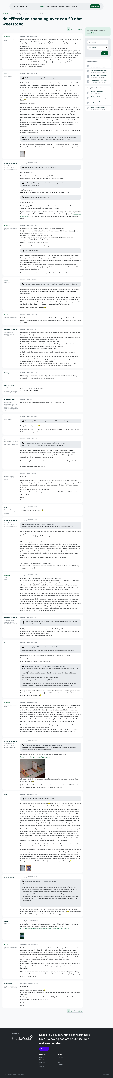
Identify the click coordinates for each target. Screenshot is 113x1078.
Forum (42, 6)
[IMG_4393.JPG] (28, 868)
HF (19, 14)
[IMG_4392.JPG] (22, 868)
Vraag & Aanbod (51, 6)
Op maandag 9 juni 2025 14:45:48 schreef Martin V (41, 647)
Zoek (104, 53)
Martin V (7, 36)
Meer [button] (74, 6)
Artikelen (41, 1057)
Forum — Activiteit (92, 61)
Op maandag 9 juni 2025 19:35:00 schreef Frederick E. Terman (45, 666)
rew (5, 439)
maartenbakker (9, 399)
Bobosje (7, 373)
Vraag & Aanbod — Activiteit (95, 88)
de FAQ (93, 33)
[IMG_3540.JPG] (22, 154)
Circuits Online (6, 14)
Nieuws (61, 6)
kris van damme (9, 643)
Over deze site (62, 1060)
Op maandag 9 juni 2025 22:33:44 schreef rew (39, 524)
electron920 (8, 474)
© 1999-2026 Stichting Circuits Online (13, 1074)
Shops (68, 6)
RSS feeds (60, 1064)
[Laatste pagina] (74, 29)
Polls (59, 1062)
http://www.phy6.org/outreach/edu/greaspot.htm (35, 757)
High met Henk (9, 385)
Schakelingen (43, 1060)
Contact (41, 1066)
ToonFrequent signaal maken (99, 80)
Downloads (42, 1062)
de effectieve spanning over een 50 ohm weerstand (36, 14)
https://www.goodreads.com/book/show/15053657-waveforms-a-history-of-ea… (45, 928)
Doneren (44, 1049)
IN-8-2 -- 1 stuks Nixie (97, 91)
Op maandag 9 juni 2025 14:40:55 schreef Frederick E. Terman (45, 443)
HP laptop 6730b (96, 97)
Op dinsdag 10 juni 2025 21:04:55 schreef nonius (40, 881)
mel (5, 507)
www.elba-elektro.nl (9, 404)
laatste (80, 29)
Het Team (60, 1057)
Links (40, 1064)
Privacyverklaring (106, 1074)
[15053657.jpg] (22, 936)
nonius (6, 74)
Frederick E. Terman (10, 163)
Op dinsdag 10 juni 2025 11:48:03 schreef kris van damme (43, 745)
